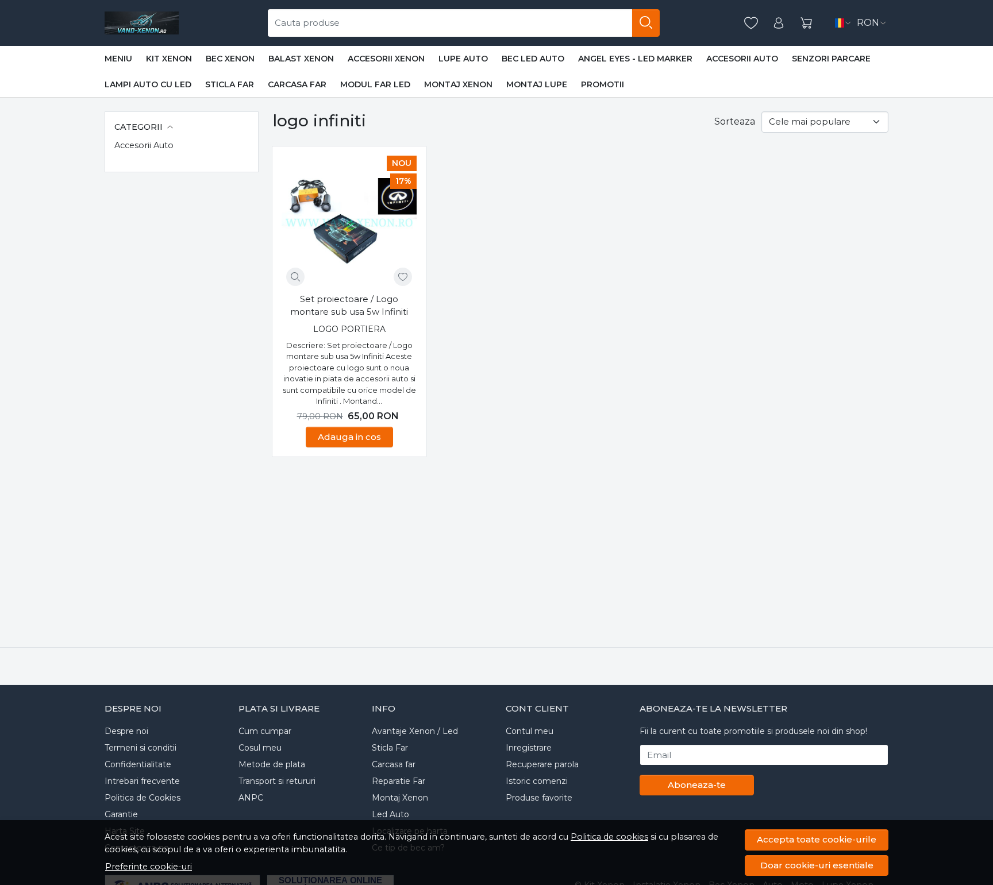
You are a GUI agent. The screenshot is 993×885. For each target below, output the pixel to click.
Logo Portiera (349, 329)
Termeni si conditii (140, 748)
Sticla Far (229, 84)
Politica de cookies (609, 837)
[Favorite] (751, 23)
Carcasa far (297, 84)
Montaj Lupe (536, 84)
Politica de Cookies (142, 798)
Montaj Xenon (458, 84)
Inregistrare (529, 748)
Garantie (121, 814)
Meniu (118, 58)
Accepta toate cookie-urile (816, 839)
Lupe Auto (463, 58)
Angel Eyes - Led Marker (635, 58)
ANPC (250, 798)
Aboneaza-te (697, 784)
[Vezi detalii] (295, 276)
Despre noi (126, 731)
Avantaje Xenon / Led (415, 731)
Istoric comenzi (537, 781)
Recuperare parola (542, 764)
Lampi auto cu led (148, 84)
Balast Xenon (301, 58)
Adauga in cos (349, 436)
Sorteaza (734, 121)
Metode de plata (271, 764)
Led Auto (390, 814)
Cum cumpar (264, 731)
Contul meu (529, 731)
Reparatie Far (398, 781)
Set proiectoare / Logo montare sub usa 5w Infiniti (349, 305)
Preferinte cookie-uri (148, 866)
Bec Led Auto (533, 58)
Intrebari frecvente (142, 781)
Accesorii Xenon (386, 58)
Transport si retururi (276, 781)
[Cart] (806, 23)
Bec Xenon (230, 58)
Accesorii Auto (742, 58)
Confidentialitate (138, 764)
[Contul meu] (778, 23)
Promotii (602, 84)
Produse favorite (539, 798)
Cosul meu (260, 748)
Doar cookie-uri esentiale (816, 865)
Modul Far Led (375, 84)
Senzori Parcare (831, 58)
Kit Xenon (169, 58)
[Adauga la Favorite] (402, 276)
